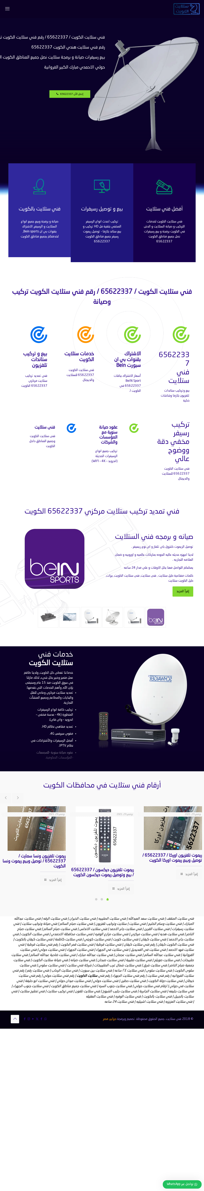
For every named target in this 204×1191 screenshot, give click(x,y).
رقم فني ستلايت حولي (58, 976)
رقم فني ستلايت (158, 976)
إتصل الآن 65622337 (70, 94)
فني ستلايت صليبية (139, 960)
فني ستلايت (137, 924)
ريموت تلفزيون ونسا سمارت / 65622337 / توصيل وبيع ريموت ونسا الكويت (34, 861)
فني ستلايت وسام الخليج (165, 924)
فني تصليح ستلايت (32, 991)
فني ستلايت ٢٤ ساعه (129, 970)
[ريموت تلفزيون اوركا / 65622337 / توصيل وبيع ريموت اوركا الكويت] (173, 828)
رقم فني (93, 976)
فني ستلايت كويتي (97, 939)
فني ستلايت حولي (51, 950)
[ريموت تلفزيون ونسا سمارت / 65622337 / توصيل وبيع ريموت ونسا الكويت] (37, 828)
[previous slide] (5, 798)
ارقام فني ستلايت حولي (150, 986)
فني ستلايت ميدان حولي (74, 981)
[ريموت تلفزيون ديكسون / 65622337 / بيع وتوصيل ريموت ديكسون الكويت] (105, 835)
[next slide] (17, 798)
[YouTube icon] (32, 1019)
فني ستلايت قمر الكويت (76, 944)
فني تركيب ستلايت (60, 991)
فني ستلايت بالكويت (157, 996)
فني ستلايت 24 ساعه (119, 1002)
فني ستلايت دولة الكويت (165, 981)
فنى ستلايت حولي (105, 981)
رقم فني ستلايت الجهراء (128, 976)
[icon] (24, 1019)
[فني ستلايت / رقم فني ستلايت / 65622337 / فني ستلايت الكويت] (186, 9)
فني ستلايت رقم (38, 970)
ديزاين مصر (109, 1019)
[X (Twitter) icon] (37, 1019)
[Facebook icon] (41, 1019)
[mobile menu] (7, 9)
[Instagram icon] (28, 1019)
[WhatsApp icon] (45, 1019)
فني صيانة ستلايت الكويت (50, 960)
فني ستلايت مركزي (144, 934)
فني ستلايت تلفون (87, 991)
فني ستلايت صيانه (82, 960)
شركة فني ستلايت (79, 965)
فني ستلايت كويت (125, 939)
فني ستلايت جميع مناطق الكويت (73, 986)
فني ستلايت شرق (155, 965)
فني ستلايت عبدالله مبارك (95, 955)
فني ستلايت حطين (133, 981)
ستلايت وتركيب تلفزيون (111, 924)
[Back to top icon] (15, 1019)
